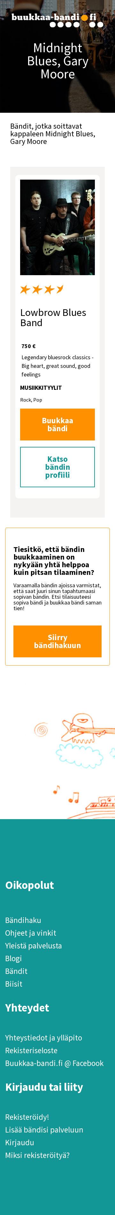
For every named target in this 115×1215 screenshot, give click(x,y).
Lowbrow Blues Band (53, 317)
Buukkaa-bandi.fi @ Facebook (54, 1063)
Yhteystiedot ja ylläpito (43, 1038)
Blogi (13, 958)
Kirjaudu (19, 1142)
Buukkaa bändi (57, 424)
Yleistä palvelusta (33, 945)
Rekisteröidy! (27, 1117)
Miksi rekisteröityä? (37, 1155)
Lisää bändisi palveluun (44, 1130)
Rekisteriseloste (31, 1050)
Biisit (13, 984)
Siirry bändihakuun (57, 641)
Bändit (16, 971)
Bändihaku (23, 920)
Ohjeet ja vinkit (30, 933)
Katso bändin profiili (57, 467)
